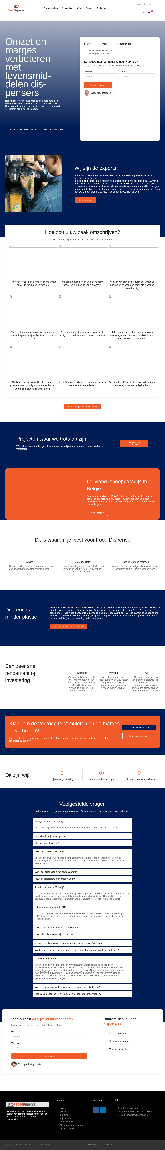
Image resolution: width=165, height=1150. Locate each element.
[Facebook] (96, 1110)
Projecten (101, 8)
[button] (2, 492)
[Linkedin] (103, 1110)
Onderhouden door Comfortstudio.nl (97, 1144)
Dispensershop (51, 8)
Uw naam (88, 72)
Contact (89, 8)
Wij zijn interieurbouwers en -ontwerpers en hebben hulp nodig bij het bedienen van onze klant (33, 335)
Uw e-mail (125, 72)
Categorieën (67, 8)
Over (79, 8)
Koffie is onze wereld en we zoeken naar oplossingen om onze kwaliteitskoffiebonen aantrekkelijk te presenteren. (132, 335)
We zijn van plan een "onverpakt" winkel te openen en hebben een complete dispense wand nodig (132, 285)
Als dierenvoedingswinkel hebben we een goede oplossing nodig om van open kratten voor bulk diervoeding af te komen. (32, 385)
